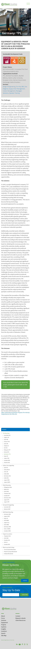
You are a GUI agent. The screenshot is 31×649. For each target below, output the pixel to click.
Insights (3, 629)
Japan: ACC (6, 522)
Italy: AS (6, 518)
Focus (3, 618)
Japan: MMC (7, 480)
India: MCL (6, 478)
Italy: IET (6, 456)
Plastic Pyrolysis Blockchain (10, 551)
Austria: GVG (7, 462)
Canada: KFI (7, 495)
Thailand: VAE (7, 493)
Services (3, 620)
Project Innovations (7, 534)
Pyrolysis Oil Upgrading (8, 505)
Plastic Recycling (7, 485)
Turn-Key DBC (20, 86)
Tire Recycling (6, 433)
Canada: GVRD (7, 531)
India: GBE (6, 474)
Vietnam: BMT (7, 509)
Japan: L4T (6, 437)
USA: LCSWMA (7, 529)
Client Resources (20, 620)
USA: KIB (6, 439)
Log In (25, 580)
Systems (3, 627)
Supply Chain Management (17, 89)
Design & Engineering (9, 86)
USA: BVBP (6, 520)
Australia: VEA (7, 507)
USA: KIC (6, 467)
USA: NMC (6, 538)
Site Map (3, 635)
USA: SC (6, 542)
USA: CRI (6, 471)
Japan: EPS (6, 500)
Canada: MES (7, 460)
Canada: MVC (7, 544)
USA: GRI (6, 443)
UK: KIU (5, 448)
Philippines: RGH (8, 487)
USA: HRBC (6, 524)
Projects (3, 625)
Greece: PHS (7, 441)
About (3, 616)
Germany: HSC (7, 476)
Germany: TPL (7, 454)
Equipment (4, 622)
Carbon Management (9, 91)
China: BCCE (7, 469)
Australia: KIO (7, 435)
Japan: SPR (6, 502)
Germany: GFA (7, 497)
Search (3, 633)
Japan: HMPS (7, 482)
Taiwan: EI (6, 445)
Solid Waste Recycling (8, 512)
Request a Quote (20, 618)
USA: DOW (6, 491)
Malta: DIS (6, 489)
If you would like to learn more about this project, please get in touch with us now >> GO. (15, 385)
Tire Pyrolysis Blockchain (10, 549)
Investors (4, 631)
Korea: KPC (6, 452)
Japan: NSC (6, 458)
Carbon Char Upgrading (8, 465)
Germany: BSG (7, 514)
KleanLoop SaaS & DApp (8, 547)
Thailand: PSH (7, 536)
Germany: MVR (7, 526)
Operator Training (14, 93)
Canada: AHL (7, 540)
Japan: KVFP (7, 516)
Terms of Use (12, 640)
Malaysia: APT (7, 450)
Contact (17, 616)
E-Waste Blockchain (8, 553)
